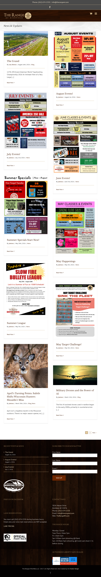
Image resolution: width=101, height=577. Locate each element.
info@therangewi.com (60, 2)
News (78, 97)
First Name (56, 452)
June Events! (63, 178)
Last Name (56, 460)
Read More (10, 83)
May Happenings (65, 261)
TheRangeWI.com (62, 516)
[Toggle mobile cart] (91, 13)
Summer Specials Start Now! (23, 240)
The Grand (13, 61)
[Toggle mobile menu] (96, 13)
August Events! (64, 93)
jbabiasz (60, 97)
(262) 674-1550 (64, 511)
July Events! (13, 154)
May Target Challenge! (69, 344)
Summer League (16, 323)
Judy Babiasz (13, 64)
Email (55, 468)
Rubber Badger (74, 569)
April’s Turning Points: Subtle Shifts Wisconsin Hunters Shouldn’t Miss (23, 396)
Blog (32, 64)
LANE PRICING (9, 526)
